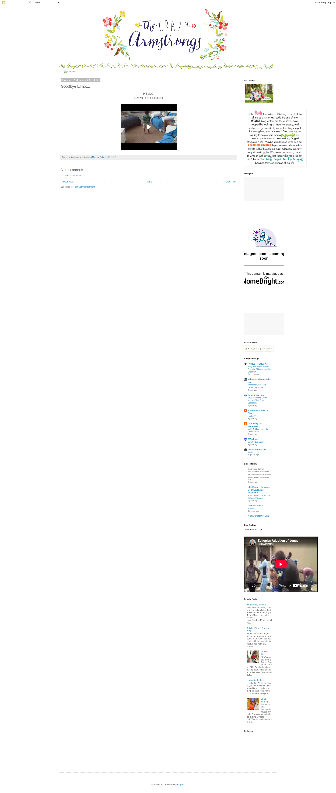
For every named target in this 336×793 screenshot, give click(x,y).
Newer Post (67, 182)
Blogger (180, 784)
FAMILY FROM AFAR (258, 364)
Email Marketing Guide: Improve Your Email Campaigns (257, 400)
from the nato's (255, 505)
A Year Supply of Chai (258, 516)
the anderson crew (257, 449)
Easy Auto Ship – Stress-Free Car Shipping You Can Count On (259, 369)
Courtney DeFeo (256, 469)
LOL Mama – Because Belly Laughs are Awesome (259, 490)
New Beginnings (256, 680)
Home (149, 182)
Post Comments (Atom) (85, 187)
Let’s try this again (255, 442)
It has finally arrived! (256, 605)
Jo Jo (263, 699)
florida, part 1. (253, 452)
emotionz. (252, 508)
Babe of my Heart (256, 395)
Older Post (231, 182)
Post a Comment (73, 175)
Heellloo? (251, 416)
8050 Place (253, 439)
